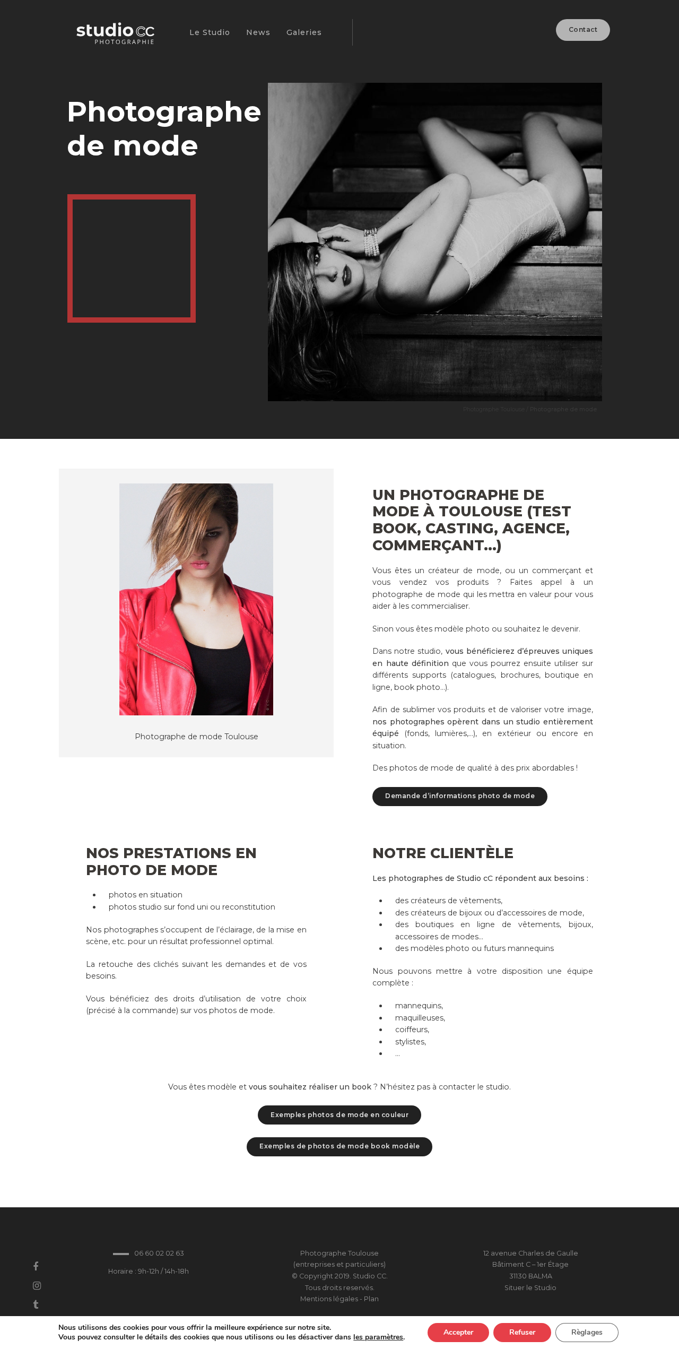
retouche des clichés (138, 964)
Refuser (522, 1332)
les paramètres (378, 1337)
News (258, 32)
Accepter (458, 1332)
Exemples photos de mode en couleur (339, 1115)
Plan (371, 1299)
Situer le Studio (530, 1288)
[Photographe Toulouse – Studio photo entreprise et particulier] (114, 38)
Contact (583, 29)
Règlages (587, 1332)
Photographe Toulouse (494, 409)
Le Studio (209, 32)
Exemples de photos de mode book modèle (339, 1146)
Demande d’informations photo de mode (460, 796)
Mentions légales (329, 1299)
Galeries (304, 32)
